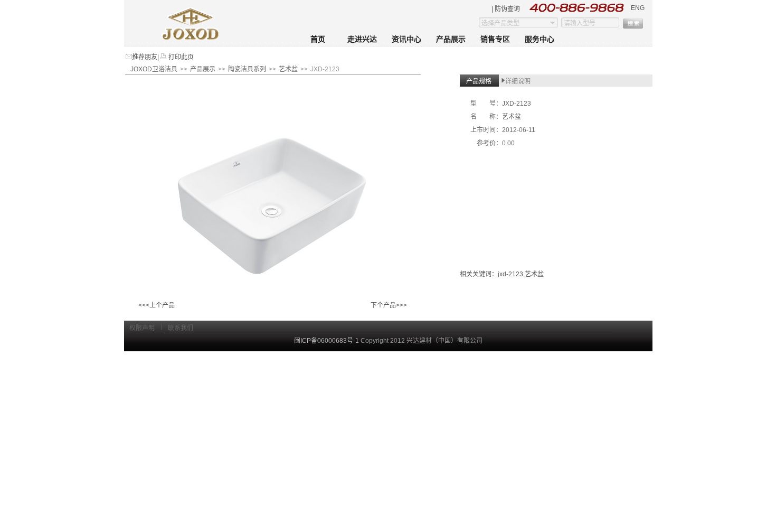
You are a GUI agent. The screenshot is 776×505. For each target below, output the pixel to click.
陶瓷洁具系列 (247, 69)
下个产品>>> (389, 305)
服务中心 (539, 39)
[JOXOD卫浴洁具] (191, 38)
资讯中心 (406, 39)
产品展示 (451, 39)
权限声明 (142, 328)
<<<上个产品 (156, 305)
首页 (317, 39)
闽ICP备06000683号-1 (326, 340)
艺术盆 (288, 69)
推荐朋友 (144, 57)
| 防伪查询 (505, 9)
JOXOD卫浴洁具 (153, 69)
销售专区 (495, 39)
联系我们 (180, 328)
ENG (638, 8)
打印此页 (180, 57)
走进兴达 (362, 39)
